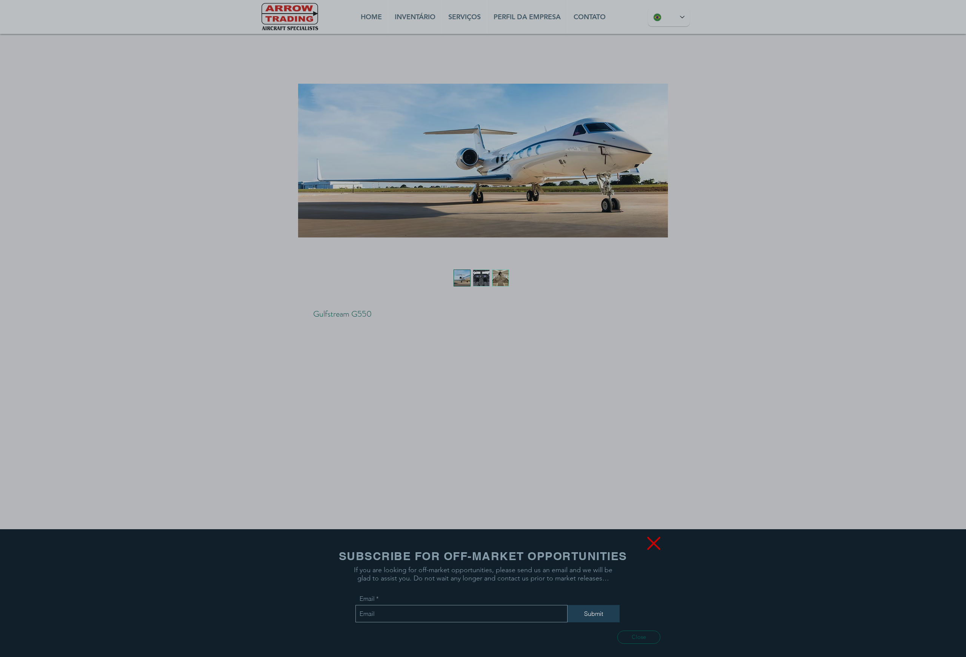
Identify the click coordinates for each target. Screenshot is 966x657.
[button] (638, 637)
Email (367, 599)
